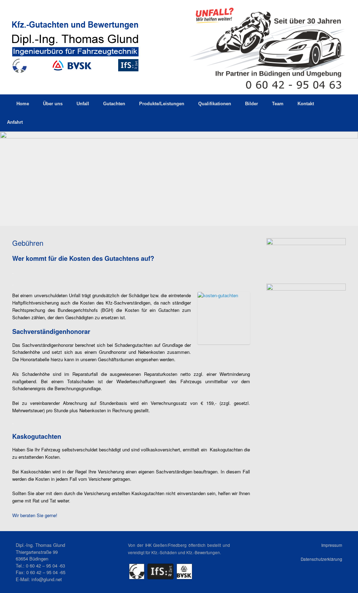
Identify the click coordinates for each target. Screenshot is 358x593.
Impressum (331, 545)
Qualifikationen (214, 103)
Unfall (83, 103)
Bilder (251, 103)
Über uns (53, 103)
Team (278, 103)
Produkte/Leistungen (161, 103)
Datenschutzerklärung (321, 559)
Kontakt (306, 103)
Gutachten (114, 103)
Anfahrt (15, 122)
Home (22, 103)
